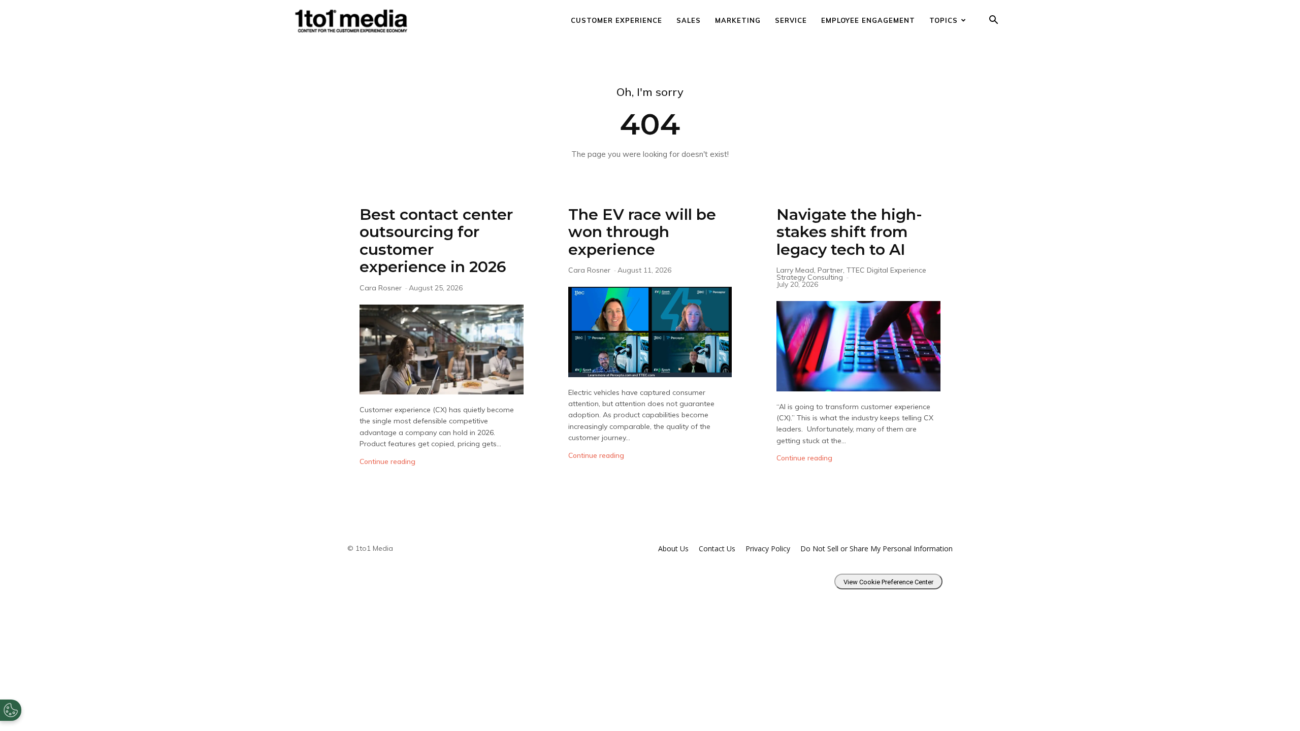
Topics (943, 20)
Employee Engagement (868, 20)
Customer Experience (616, 20)
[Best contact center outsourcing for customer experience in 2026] (442, 349)
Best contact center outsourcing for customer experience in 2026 (436, 241)
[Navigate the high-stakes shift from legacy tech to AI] (858, 346)
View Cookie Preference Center (888, 582)
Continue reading (387, 461)
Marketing (738, 20)
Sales (688, 20)
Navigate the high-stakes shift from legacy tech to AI (849, 232)
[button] (993, 21)
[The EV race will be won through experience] (650, 332)
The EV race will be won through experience (642, 232)
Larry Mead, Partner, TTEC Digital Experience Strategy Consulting (851, 273)
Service (791, 20)
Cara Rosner (381, 287)
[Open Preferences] (10, 710)
